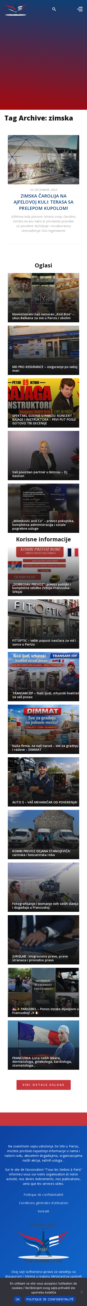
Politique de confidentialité (43, 1194)
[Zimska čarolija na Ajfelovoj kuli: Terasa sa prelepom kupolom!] (43, 159)
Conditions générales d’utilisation (43, 1203)
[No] (81, 1292)
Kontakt (44, 1211)
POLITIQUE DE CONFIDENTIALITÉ (50, 1299)
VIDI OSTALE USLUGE (44, 1085)
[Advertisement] (43, 61)
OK (18, 1299)
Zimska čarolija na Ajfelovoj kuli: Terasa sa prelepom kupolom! (44, 202)
